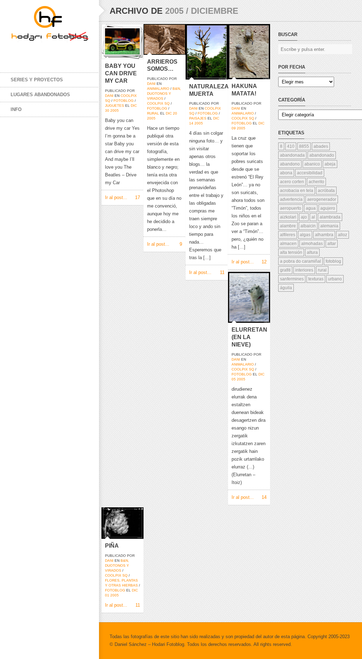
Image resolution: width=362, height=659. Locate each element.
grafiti (285, 270)
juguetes (114, 105)
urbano (335, 278)
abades (321, 146)
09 (234, 128)
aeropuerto (290, 208)
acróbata (326, 190)
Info (16, 109)
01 (107, 595)
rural (153, 113)
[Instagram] (46, 52)
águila (286, 287)
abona (286, 172)
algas (305, 234)
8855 (304, 146)
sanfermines (292, 278)
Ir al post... (116, 197)
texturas (315, 278)
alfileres (287, 234)
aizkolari (288, 217)
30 (107, 110)
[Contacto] (60, 52)
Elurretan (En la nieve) (249, 337)
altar (331, 243)
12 (264, 261)
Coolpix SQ (158, 103)
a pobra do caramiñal (300, 261)
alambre (288, 225)
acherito (316, 181)
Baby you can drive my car (121, 73)
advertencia (291, 199)
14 (191, 123)
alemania (329, 225)
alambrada (330, 217)
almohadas (312, 243)
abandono (290, 164)
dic (134, 105)
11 (222, 272)
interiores (304, 270)
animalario (158, 89)
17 (137, 197)
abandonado (321, 155)
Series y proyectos (37, 79)
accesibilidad (309, 172)
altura (312, 252)
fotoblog (123, 101)
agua (311, 208)
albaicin (308, 225)
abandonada (292, 155)
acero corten (292, 181)
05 (234, 379)
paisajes (197, 118)
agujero (327, 208)
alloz (342, 234)
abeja (330, 164)
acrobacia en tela (296, 190)
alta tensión (291, 252)
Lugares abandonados (40, 94)
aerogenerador (321, 199)
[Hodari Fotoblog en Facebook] (18, 52)
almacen (288, 243)
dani (109, 96)
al (313, 217)
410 (290, 146)
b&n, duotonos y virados (164, 93)
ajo (304, 217)
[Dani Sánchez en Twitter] (32, 52)
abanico (312, 164)
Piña (112, 546)
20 (175, 113)
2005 (114, 110)
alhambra (324, 234)
